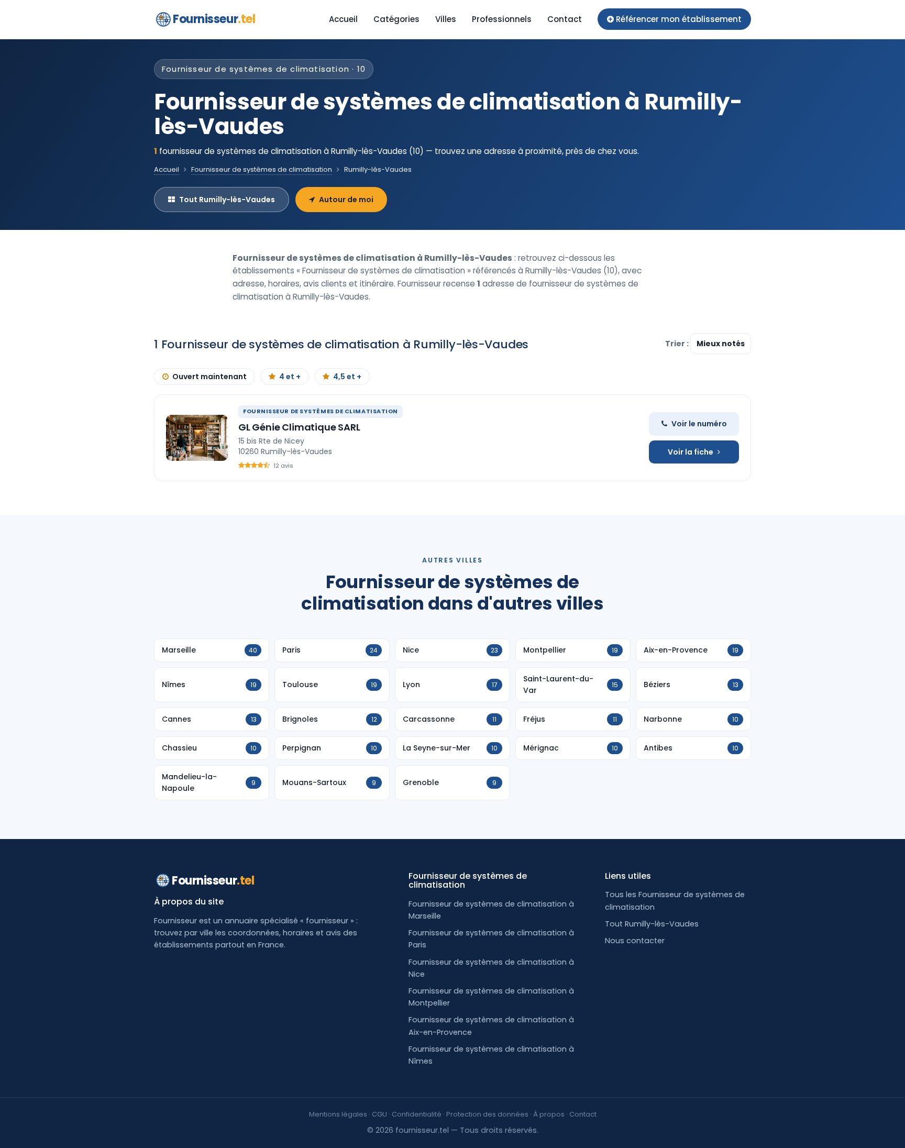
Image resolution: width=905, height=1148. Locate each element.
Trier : (677, 343)
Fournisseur (214, 19)
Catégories (396, 19)
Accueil (343, 19)
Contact (564, 19)
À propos (549, 1114)
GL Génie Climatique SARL (299, 427)
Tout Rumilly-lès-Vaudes (227, 199)
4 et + (290, 376)
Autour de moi (346, 199)
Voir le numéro (699, 423)
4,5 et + (347, 376)
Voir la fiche (690, 452)
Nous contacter (635, 940)
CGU (379, 1114)
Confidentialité (417, 1114)
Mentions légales (338, 1114)
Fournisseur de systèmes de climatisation (261, 169)
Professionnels (502, 19)
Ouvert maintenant (209, 376)
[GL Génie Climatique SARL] (197, 438)
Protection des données (487, 1114)
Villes (445, 19)
